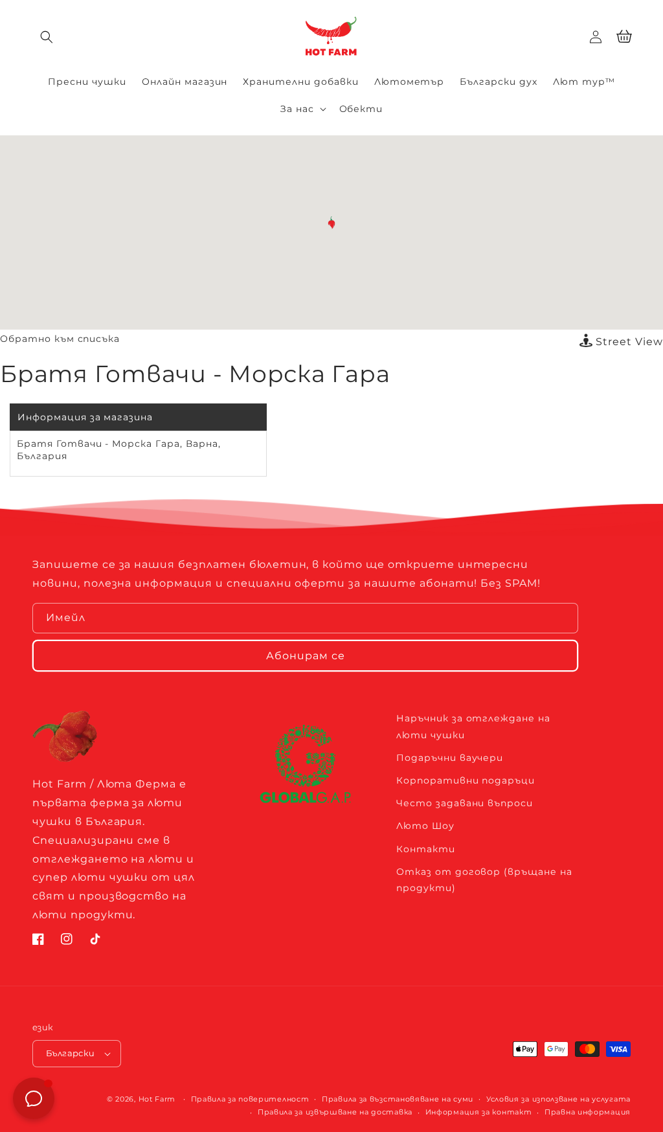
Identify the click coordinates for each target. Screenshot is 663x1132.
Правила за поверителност (250, 1099)
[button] (46, 37)
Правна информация (588, 1111)
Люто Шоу (425, 826)
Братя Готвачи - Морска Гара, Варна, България (119, 450)
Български (70, 1053)
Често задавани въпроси (464, 803)
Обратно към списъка (60, 339)
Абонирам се (305, 656)
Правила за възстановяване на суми (397, 1099)
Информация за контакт (478, 1111)
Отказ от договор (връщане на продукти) (484, 880)
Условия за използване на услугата (558, 1099)
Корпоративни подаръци (465, 780)
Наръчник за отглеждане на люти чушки (473, 726)
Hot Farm (157, 1099)
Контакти (425, 849)
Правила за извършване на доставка (335, 1111)
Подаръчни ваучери (449, 758)
